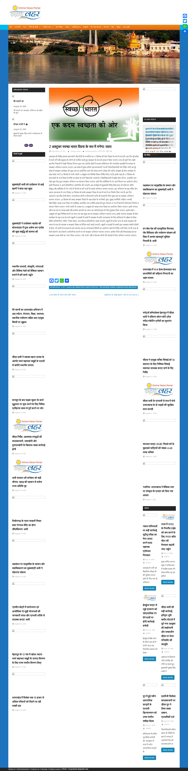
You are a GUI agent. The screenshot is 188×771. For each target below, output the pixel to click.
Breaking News (91, 151)
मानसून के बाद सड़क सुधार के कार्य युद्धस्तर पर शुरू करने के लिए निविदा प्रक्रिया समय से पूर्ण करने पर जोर (28, 404)
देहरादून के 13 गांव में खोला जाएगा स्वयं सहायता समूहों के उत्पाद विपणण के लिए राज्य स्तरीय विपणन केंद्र (28, 658)
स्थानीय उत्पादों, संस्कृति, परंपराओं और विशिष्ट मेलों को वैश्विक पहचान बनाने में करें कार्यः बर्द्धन (27, 270)
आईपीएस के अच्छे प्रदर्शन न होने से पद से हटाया (120, 295)
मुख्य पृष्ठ (109, 151)
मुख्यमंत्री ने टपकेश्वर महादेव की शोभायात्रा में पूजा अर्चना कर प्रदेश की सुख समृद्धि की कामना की (28, 227)
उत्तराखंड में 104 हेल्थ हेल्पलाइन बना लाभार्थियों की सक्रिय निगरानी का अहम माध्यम (159, 273)
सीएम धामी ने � (20, 101)
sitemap (44, 769)
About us (11, 769)
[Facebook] (184, 15)
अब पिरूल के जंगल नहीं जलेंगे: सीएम (63, 295)
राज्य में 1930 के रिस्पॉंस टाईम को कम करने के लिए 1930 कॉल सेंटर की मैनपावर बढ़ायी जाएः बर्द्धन (168, 536)
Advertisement (23, 769)
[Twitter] (184, 21)
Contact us (35, 769)
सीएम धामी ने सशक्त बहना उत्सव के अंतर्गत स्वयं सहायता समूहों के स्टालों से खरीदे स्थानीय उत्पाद (28, 361)
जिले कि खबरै (33, 27)
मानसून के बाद (19, 124)
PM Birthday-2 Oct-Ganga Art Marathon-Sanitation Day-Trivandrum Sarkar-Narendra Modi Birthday (93, 287)
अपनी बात (101, 151)
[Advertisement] (94, 259)
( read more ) (152, 155)
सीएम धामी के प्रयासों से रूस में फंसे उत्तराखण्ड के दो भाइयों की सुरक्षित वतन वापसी (159, 405)
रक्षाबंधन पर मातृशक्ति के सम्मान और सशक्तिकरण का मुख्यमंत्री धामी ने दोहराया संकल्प (28, 568)
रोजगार (106, 27)
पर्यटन (67, 27)
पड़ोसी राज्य (47, 27)
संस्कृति (85, 27)
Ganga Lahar (75, 151)
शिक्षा (118, 27)
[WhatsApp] (184, 26)
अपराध (146, 508)
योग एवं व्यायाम (96, 27)
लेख (112, 27)
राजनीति (18, 27)
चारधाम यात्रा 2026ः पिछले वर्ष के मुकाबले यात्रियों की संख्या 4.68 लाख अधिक (158, 448)
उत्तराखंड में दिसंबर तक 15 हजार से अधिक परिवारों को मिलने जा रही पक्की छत (28, 701)
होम (11, 27)
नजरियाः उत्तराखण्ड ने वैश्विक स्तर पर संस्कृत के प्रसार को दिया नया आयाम (158, 491)
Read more (149, 588)
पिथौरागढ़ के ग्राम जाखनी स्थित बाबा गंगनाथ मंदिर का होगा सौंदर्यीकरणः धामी (26, 525)
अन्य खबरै (126, 27)
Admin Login (54, 769)
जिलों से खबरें (18, 154)
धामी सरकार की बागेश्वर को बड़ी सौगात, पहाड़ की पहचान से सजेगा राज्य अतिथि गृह (27, 482)
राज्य (24, 27)
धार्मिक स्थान (76, 27)
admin (148, 562)
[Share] (184, 31)
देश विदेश (59, 27)
